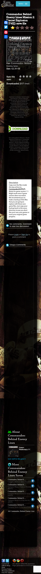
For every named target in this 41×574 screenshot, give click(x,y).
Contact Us (5, 564)
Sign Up (24, 234)
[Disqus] (19, 275)
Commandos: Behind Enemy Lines (20, 479)
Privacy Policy (7, 569)
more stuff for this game (16, 459)
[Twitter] (6, 27)
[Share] (6, 37)
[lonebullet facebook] (3, 562)
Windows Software (8, 571)
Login (16, 234)
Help (3, 567)
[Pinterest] (6, 32)
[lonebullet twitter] (7, 562)
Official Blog (6, 565)
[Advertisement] (23, 91)
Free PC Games (7, 572)
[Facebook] (6, 22)
